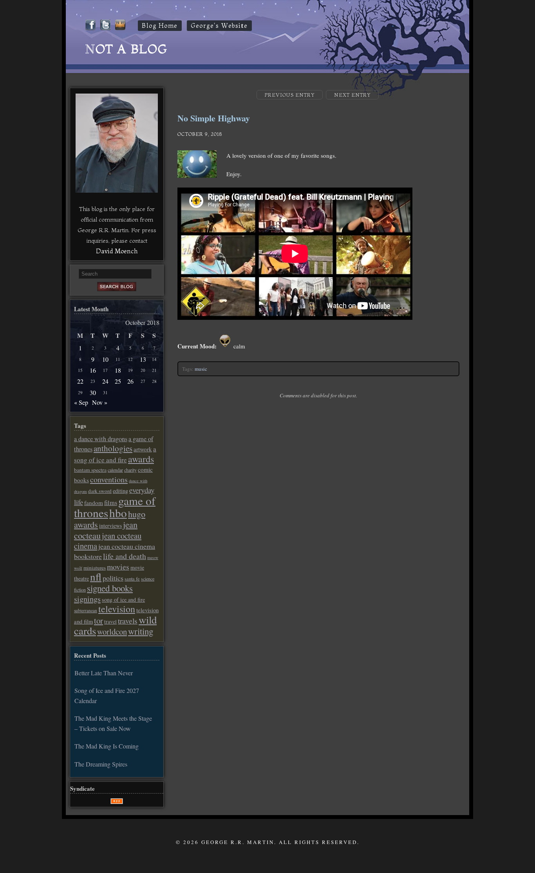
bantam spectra (90, 469)
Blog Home (160, 25)
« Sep (81, 402)
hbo (118, 512)
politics (113, 578)
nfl (95, 577)
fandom (93, 503)
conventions (109, 479)
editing (120, 490)
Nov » (99, 402)
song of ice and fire (123, 599)
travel (110, 621)
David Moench (116, 251)
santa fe (132, 578)
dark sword (100, 490)
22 (80, 381)
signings (87, 598)
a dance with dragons (100, 439)
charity (130, 470)
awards (141, 459)
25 (118, 381)
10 (105, 359)
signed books (110, 588)
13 (143, 359)
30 (93, 392)
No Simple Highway (213, 118)
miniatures (94, 567)
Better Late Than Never (103, 673)
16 (93, 370)
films (110, 502)
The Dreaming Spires (100, 764)
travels (127, 621)
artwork (143, 449)
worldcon (112, 631)
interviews (110, 525)
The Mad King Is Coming (106, 746)
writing (140, 631)
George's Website (219, 25)
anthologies (113, 448)
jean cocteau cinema (107, 540)
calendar (115, 470)
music (201, 368)
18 (118, 370)
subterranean (85, 610)
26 (130, 381)
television (116, 608)
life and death (124, 556)
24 (105, 381)
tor (98, 620)
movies (118, 566)
